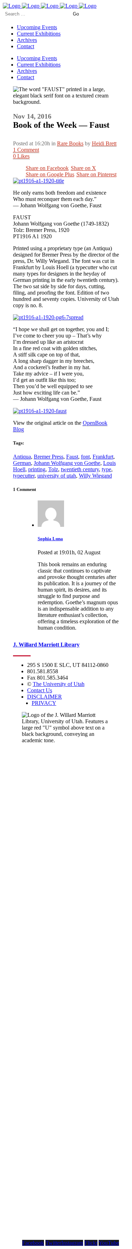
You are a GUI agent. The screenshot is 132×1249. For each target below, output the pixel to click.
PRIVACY (44, 703)
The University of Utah (58, 684)
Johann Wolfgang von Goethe (67, 463)
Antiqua (22, 457)
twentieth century (80, 469)
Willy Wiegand (95, 476)
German (22, 463)
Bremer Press (48, 457)
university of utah (56, 476)
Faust (72, 457)
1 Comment (26, 150)
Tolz (53, 469)
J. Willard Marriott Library (46, 645)
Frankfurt (103, 457)
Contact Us (39, 690)
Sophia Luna (50, 538)
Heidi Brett (104, 143)
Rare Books (70, 143)
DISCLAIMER (44, 697)
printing (36, 469)
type (106, 469)
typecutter (23, 476)
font (85, 457)
